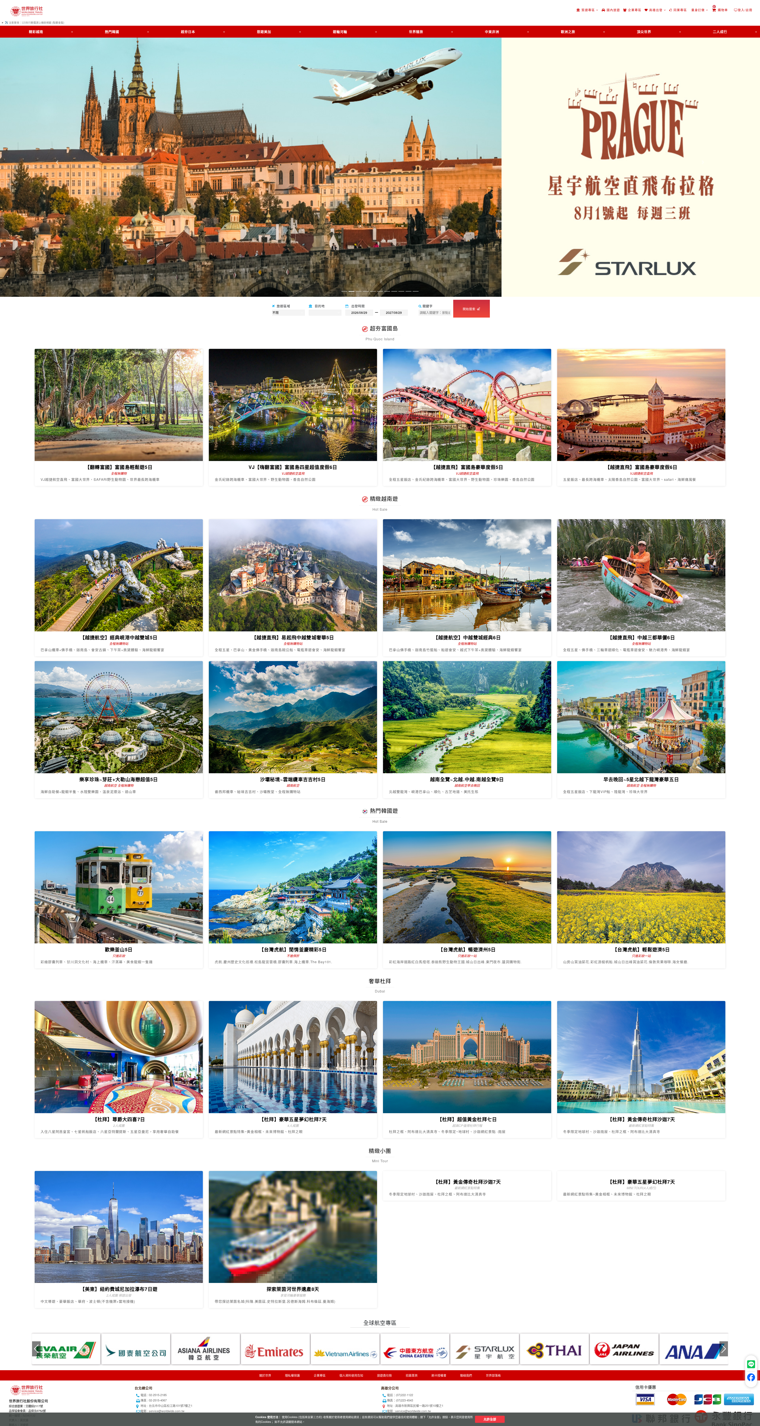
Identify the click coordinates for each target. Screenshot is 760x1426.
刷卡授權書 (438, 1375)
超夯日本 (188, 31)
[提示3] (707, 1398)
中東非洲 (492, 31)
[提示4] (738, 1398)
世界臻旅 (416, 31)
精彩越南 (36, 31)
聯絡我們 (466, 1375)
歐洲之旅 (568, 31)
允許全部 (490, 1419)
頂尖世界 (644, 31)
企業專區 (634, 10)
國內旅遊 (612, 10)
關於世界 (265, 1375)
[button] (57, 162)
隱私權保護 (292, 1375)
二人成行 (720, 31)
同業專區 (679, 10)
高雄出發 (656, 10)
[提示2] (676, 1398)
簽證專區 (588, 10)
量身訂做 (698, 10)
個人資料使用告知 (351, 1375)
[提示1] (645, 1398)
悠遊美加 (264, 31)
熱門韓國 (112, 31)
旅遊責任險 (384, 1375)
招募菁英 (412, 1375)
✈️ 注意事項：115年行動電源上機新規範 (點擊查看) (34, 22)
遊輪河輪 (340, 31)
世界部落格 (493, 1375)
